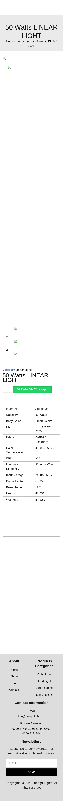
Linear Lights (24, 41)
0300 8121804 (31, 733)
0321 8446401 (41, 728)
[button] (4, 58)
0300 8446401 (21, 728)
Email (31, 711)
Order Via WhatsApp (34, 389)
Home (10, 41)
